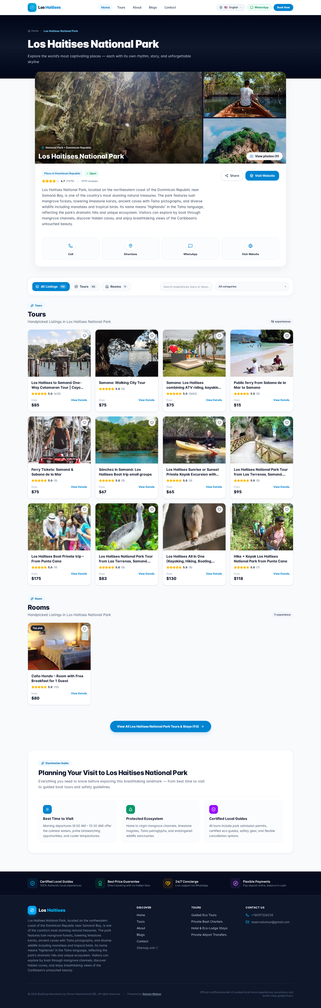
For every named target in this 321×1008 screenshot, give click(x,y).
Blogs (153, 7)
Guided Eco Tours (203, 915)
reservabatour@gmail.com (270, 922)
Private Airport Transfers (208, 934)
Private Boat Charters (207, 921)
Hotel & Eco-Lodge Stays (209, 928)
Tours (121, 7)
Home (105, 7)
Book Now (283, 7)
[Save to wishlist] (84, 335)
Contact (170, 7)
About (137, 7)
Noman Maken (152, 994)
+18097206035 (262, 915)
